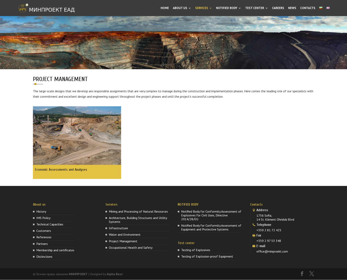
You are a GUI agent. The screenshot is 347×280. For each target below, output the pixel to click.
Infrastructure (118, 228)
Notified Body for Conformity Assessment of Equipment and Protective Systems (211, 227)
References (43, 237)
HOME (165, 8)
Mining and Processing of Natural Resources (138, 211)
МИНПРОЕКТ (78, 274)
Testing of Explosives (195, 250)
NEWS (292, 8)
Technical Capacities (49, 224)
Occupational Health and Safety (130, 248)
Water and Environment (125, 234)
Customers (43, 231)
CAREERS (278, 8)
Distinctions (44, 257)
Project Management (123, 241)
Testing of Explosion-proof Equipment (207, 256)
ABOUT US (180, 8)
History (41, 211)
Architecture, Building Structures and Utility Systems (138, 220)
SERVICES (201, 8)
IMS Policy (43, 218)
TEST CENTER (254, 8)
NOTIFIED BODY (226, 8)
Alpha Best (115, 274)
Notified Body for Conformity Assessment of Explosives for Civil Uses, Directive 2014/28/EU (211, 215)
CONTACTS (307, 8)
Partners (42, 244)
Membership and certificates (55, 250)
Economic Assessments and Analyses (61, 169)
